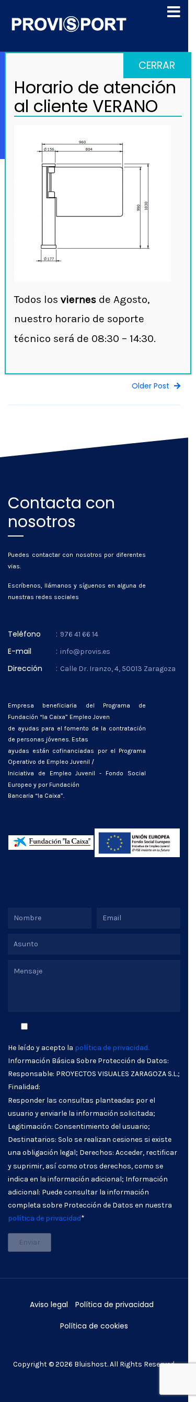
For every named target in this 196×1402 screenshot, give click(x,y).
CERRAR (157, 65)
